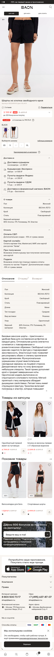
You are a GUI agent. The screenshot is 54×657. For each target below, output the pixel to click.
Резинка (45, 316)
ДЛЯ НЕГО (27, 13)
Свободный (45, 211)
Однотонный (44, 320)
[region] (26, 363)
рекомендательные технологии (33, 638)
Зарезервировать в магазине (25, 152)
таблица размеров (44, 141)
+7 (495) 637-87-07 (40, 596)
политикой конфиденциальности (17, 543)
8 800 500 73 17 (11, 596)
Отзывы (23, 278)
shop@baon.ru (8, 600)
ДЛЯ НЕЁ (11, 13)
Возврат (37, 278)
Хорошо (27, 644)
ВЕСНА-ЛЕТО (44, 207)
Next (50, 398)
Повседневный (44, 215)
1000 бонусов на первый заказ (27, 2)
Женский (46, 203)
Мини (47, 307)
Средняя (45, 312)
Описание (8, 278)
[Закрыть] (48, 630)
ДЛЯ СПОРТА (42, 13)
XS (4, 145)
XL (27, 145)
